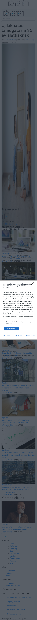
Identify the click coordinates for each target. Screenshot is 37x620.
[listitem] (18, 322)
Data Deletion (6, 336)
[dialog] (18, 310)
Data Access (18, 336)
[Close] (33, 284)
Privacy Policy (30, 336)
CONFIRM (11, 328)
